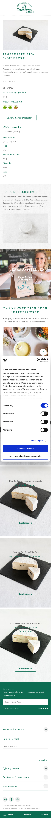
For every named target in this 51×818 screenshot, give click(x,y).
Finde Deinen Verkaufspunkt (25, 278)
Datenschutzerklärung (31, 809)
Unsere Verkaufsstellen (19, 117)
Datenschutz (12, 709)
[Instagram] (5, 799)
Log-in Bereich (11, 738)
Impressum (6, 809)
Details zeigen (36, 440)
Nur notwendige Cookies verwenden (25, 456)
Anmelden (43, 708)
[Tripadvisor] (17, 799)
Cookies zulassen (26, 448)
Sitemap (14, 809)
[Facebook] (11, 799)
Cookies (20, 809)
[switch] (44, 413)
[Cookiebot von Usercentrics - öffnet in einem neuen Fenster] (36, 360)
